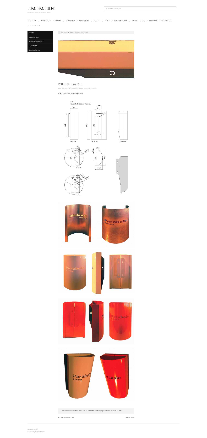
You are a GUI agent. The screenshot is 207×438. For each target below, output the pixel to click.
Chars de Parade (120, 20)
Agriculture (31, 20)
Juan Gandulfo (63, 88)
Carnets (135, 20)
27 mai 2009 (73, 88)
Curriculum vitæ (34, 50)
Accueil (31, 33)
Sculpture (153, 20)
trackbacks (94, 411)
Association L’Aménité (36, 41)
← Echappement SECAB (66, 417)
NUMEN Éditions (34, 37)
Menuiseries (84, 20)
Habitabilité (33, 46)
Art (143, 20)
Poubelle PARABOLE (70, 84)
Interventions (166, 20)
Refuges (58, 20)
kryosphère (70, 20)
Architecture (46, 20)
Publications (35, 25)
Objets (107, 20)
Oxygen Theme (40, 432)
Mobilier (97, 20)
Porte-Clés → (130, 417)
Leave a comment (85, 88)
